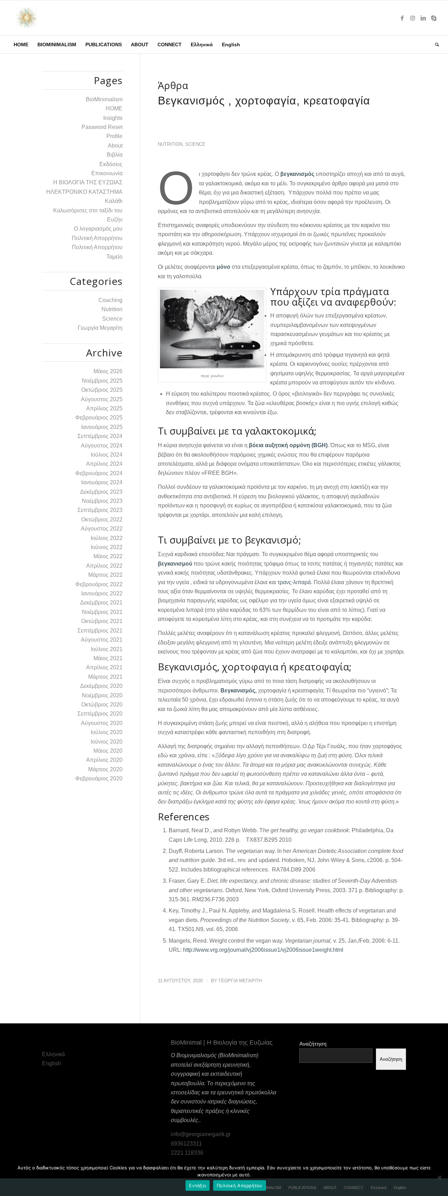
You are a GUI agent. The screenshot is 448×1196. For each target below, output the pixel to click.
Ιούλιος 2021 (106, 649)
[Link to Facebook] (402, 18)
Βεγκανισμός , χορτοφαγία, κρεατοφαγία (264, 100)
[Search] (434, 44)
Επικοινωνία (106, 173)
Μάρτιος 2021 (105, 677)
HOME (114, 108)
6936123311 (186, 1144)
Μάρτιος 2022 (105, 575)
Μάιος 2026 (107, 371)
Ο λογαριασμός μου (98, 229)
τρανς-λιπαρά (294, 582)
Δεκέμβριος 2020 (101, 686)
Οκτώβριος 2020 (101, 705)
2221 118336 (187, 1153)
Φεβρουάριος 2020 (98, 778)
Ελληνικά (53, 1054)
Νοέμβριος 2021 (102, 612)
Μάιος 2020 (107, 751)
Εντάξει (197, 1185)
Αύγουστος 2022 (101, 529)
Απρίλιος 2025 (104, 408)
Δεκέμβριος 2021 (101, 603)
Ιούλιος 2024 (106, 455)
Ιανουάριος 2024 (101, 482)
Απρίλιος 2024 (104, 464)
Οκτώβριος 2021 (101, 621)
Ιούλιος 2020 (106, 732)
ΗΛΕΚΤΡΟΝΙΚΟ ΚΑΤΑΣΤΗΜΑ (84, 192)
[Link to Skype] (433, 18)
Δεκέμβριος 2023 (101, 492)
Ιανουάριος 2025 (101, 427)
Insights (112, 118)
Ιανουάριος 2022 (101, 593)
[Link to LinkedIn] (423, 18)
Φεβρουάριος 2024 (98, 473)
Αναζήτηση (313, 1044)
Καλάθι (113, 201)
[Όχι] (439, 1177)
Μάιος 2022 (107, 556)
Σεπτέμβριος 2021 (99, 631)
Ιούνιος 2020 (106, 742)
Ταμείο (114, 257)
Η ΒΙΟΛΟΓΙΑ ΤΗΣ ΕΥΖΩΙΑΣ (87, 182)
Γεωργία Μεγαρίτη (100, 328)
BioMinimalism (104, 99)
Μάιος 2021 (107, 658)
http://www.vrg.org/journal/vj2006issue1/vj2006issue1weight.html (263, 950)
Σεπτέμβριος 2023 (99, 510)
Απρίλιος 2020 (104, 760)
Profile (114, 136)
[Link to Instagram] (412, 18)
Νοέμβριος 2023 (102, 501)
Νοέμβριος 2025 (102, 381)
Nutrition (170, 144)
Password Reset (102, 127)
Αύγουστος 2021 (101, 640)
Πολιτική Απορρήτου (97, 238)
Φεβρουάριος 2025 (98, 418)
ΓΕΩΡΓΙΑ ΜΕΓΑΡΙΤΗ (240, 980)
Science (195, 144)
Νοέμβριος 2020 (102, 695)
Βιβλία (114, 155)
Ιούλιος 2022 (106, 538)
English (51, 1063)
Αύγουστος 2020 (101, 723)
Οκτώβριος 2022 (101, 519)
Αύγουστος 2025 (101, 399)
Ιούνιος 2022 (106, 547)
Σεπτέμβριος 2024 (99, 436)
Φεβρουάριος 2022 (98, 584)
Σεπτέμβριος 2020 (99, 714)
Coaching (110, 300)
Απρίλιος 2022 (104, 566)
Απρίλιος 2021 (104, 667)
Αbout (115, 146)
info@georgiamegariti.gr (201, 1134)
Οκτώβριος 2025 (101, 390)
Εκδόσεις (110, 164)
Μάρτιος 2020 (105, 769)
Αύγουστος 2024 (101, 446)
